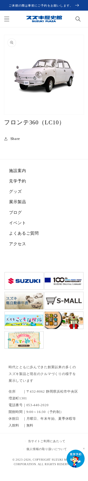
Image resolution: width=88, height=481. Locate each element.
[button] (7, 19)
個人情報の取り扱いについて (46, 449)
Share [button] (15, 139)
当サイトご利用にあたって (46, 441)
